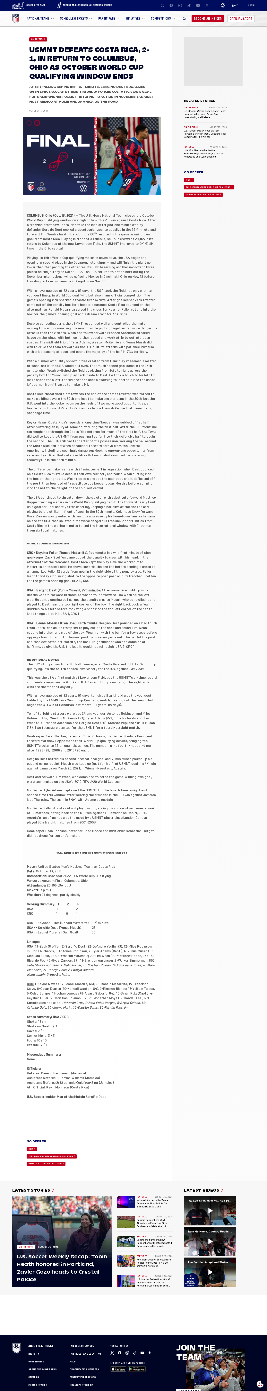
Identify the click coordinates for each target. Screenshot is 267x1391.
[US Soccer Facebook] (171, 5)
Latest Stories (31, 1190)
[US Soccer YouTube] (198, 5)
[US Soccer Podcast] (150, 1353)
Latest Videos (201, 1190)
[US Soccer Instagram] (180, 5)
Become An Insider (208, 18)
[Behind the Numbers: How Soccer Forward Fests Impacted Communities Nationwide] (126, 1241)
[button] (184, 18)
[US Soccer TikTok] (189, 5)
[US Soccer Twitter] (162, 5)
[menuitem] (40, 18)
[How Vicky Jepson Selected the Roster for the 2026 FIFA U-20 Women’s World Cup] (126, 1261)
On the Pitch (38, 39)
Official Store (241, 18)
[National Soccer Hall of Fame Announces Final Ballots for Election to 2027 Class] (126, 1202)
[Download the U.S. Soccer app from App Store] (118, 1369)
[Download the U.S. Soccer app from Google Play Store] (137, 1369)
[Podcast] (207, 5)
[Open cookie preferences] (260, 1384)
